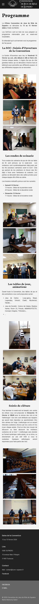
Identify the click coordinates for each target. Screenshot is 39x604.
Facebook (5, 574)
